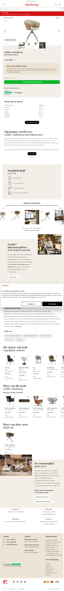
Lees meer (32, 153)
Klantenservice (51, 536)
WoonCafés (49, 570)
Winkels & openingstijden (32, 230)
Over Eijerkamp (52, 559)
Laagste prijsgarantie (52, 545)
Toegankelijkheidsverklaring (54, 555)
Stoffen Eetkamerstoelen (13, 335)
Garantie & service (51, 543)
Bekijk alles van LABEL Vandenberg (13, 392)
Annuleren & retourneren (53, 542)
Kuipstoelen (19, 339)
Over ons (48, 563)
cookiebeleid (42, 297)
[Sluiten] (62, 12)
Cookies (48, 574)
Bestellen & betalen (52, 549)
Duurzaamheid (50, 569)
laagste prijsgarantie (14, 71)
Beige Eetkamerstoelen (30, 335)
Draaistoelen (9, 339)
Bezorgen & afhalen (52, 540)
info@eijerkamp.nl (11, 544)
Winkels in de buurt (52, 572)
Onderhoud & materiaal (53, 551)
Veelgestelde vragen (52, 553)
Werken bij (49, 567)
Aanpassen (31, 304)
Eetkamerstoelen (8, 17)
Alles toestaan (52, 304)
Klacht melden (50, 547)
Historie (48, 565)
